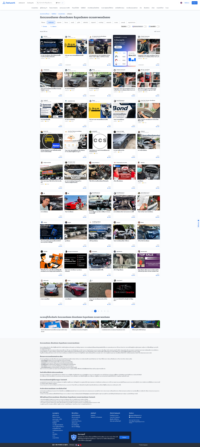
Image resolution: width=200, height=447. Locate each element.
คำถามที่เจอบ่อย (75, 424)
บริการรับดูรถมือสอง (118, 269)
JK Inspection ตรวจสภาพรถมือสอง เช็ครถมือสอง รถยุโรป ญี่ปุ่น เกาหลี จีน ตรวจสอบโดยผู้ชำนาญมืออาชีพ (99, 57)
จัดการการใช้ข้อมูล (76, 426)
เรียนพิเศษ (146, 8)
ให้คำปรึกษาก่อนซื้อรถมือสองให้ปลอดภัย (98, 181)
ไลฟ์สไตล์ (83, 8)
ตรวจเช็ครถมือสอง (142, 150)
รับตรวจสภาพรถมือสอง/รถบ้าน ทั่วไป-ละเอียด (98, 299)
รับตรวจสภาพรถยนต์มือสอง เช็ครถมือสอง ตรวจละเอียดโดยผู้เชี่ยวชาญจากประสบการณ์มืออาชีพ (75, 152)
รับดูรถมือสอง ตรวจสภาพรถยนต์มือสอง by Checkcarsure (99, 151)
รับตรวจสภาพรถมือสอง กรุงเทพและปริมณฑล (73, 270)
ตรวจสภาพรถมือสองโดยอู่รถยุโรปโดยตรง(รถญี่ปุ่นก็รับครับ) (73, 181)
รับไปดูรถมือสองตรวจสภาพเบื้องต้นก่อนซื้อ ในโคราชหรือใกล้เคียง (51, 151)
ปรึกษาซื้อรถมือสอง (118, 181)
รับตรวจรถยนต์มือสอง (119, 119)
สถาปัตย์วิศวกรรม (119, 8)
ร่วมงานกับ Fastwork (115, 417)
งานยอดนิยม (34, 8)
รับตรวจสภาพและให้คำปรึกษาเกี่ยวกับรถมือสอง (51, 181)
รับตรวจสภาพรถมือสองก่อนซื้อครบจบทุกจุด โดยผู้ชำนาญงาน (51, 89)
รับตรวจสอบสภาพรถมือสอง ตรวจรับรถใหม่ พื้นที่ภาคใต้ (148, 120)
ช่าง (141, 8)
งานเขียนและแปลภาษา (132, 8)
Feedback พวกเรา (114, 415)
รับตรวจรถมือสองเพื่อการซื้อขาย (121, 240)
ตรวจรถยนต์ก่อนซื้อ (45, 119)
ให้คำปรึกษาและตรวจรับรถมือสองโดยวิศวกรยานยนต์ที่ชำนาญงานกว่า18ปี (147, 89)
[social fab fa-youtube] (60, 445)
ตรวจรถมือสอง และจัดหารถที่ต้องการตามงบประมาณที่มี (99, 212)
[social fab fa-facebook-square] (56, 445)
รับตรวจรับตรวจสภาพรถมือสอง (145, 211)
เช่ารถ (153, 8)
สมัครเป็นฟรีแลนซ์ (76, 415)
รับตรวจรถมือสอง (69, 211)
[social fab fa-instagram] (54, 445)
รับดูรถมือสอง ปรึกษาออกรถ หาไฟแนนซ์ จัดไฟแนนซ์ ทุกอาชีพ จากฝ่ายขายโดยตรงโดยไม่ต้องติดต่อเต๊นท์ (148, 271)
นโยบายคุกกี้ (88, 440)
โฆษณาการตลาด (53, 8)
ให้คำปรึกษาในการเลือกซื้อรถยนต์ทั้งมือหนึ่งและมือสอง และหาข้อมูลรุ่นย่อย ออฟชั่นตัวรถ (51, 270)
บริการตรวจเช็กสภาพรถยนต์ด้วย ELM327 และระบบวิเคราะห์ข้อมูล (51, 241)
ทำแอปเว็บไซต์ (75, 8)
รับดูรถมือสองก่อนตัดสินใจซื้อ (96, 269)
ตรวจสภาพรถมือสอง (70, 88)
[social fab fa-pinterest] (67, 445)
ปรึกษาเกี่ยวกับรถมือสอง (143, 240)
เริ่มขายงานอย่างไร (76, 417)
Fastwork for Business (96, 417)
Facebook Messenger (135, 417)
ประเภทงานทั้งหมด (44, 13)
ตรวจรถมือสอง (44, 211)
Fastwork (93, 415)
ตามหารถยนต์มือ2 (45, 299)
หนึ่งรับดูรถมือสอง (93, 240)
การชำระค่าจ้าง (75, 419)
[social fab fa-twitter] (58, 445)
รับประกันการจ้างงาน (76, 421)
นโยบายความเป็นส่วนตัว (115, 421)
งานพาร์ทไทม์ (160, 8)
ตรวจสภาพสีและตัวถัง (119, 150)
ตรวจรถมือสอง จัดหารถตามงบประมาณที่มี (124, 211)
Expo (167, 8)
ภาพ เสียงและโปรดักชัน (93, 8)
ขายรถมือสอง (68, 299)
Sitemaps (71, 445)
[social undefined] (65, 445)
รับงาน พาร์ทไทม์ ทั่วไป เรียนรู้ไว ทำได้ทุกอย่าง (123, 299)
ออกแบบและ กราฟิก (65, 8)
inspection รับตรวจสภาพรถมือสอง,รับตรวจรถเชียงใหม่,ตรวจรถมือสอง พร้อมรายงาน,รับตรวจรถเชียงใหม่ (148, 57)
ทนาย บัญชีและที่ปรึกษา (107, 8)
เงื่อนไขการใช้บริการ (114, 419)
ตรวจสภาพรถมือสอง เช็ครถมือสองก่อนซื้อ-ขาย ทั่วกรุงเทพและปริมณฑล (51, 56)
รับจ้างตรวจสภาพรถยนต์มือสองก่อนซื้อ (74, 55)
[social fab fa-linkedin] (61, 445)
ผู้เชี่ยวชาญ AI (43, 8)
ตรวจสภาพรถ (61, 13)
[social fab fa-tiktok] (63, 445)
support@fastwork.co (136, 415)
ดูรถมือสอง (140, 181)
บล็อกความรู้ (74, 423)
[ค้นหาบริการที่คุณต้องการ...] (38, 3)
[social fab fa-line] (53, 445)
